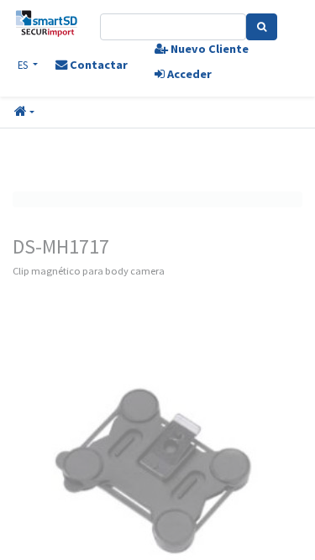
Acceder (188, 73)
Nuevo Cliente (208, 48)
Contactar (97, 64)
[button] (24, 112)
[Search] (261, 26)
